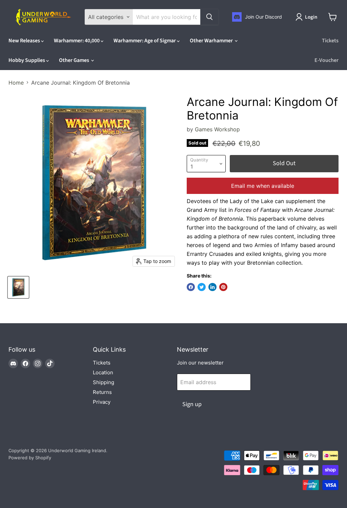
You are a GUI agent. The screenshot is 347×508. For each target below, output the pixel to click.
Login (311, 17)
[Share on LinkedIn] (212, 287)
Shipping (103, 382)
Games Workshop (217, 129)
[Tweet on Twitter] (202, 287)
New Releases (24, 40)
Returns (102, 392)
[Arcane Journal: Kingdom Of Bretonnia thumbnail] (18, 287)
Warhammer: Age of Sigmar (145, 40)
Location (103, 372)
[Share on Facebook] (191, 287)
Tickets (330, 40)
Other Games (74, 60)
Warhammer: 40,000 (77, 40)
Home (16, 83)
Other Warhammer (212, 40)
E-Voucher (326, 60)
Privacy (101, 402)
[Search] (209, 17)
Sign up (192, 404)
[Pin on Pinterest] (223, 287)
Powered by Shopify (29, 457)
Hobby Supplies (27, 60)
